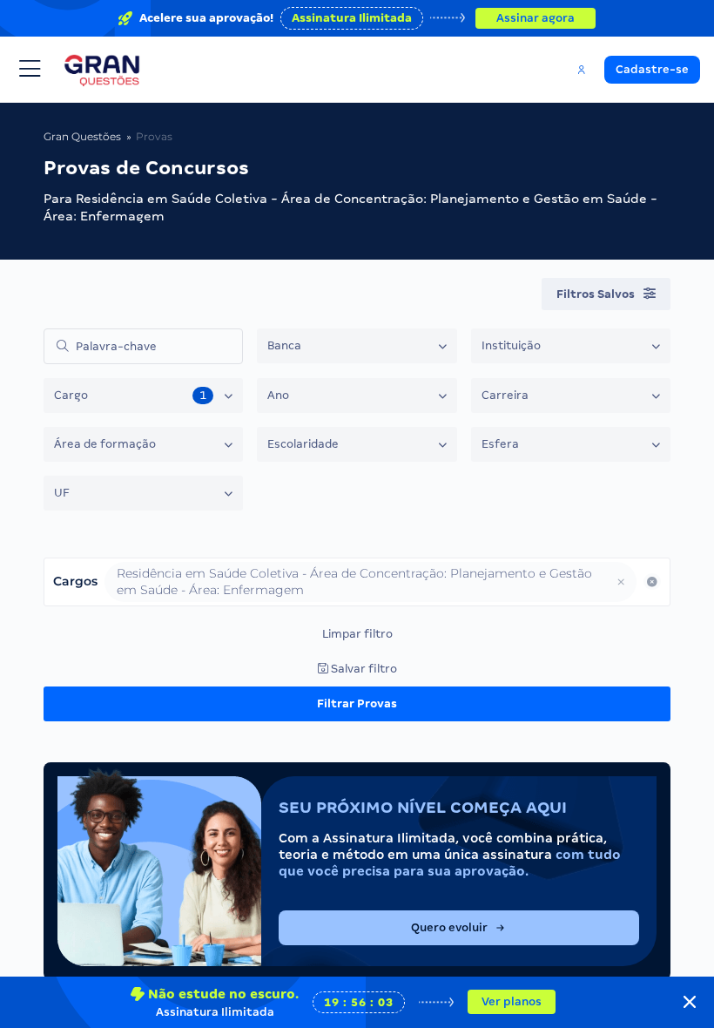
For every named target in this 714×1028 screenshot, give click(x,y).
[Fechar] (690, 1002)
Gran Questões (82, 136)
